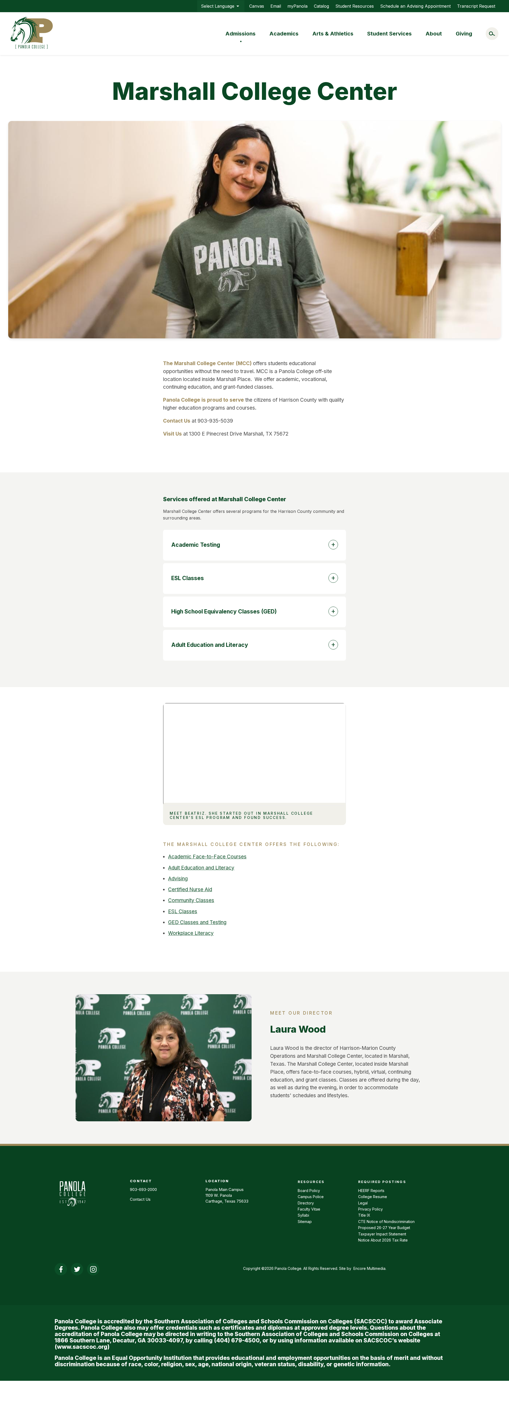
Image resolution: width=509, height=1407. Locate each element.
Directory (306, 1203)
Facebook (61, 1269)
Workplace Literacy (191, 933)
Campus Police (311, 1196)
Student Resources (354, 6)
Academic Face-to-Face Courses (207, 857)
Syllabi (303, 1215)
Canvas (256, 6)
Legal (363, 1203)
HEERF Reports (371, 1190)
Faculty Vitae (309, 1209)
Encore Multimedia (369, 1268)
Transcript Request (476, 6)
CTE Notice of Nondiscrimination (386, 1221)
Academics (284, 33)
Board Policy (309, 1190)
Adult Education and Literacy (201, 868)
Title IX (364, 1215)
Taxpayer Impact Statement (382, 1234)
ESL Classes (182, 911)
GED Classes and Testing (197, 922)
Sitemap (305, 1221)
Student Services (389, 33)
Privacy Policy (370, 1209)
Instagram (93, 1269)
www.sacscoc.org (82, 1346)
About (433, 33)
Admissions (240, 33)
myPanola (297, 6)
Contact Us (140, 1199)
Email (275, 6)
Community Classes (191, 900)
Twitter (77, 1269)
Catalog (321, 6)
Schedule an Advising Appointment (415, 6)
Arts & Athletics (332, 33)
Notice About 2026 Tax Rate (383, 1240)
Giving (464, 33)
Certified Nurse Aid (190, 889)
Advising (178, 879)
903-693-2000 (143, 1189)
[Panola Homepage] (72, 1209)
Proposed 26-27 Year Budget (384, 1227)
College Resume (372, 1196)
